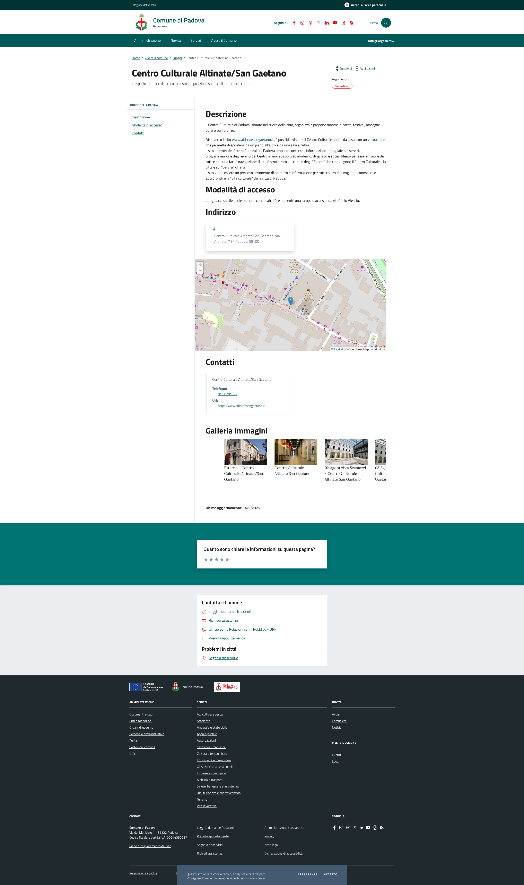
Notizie (336, 727)
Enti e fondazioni (140, 720)
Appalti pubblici (207, 733)
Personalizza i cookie (143, 873)
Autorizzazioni (206, 740)
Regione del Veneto (144, 5)
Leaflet (338, 349)
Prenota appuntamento (213, 836)
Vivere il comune (156, 57)
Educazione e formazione (214, 760)
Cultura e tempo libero (212, 753)
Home (136, 57)
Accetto (330, 874)
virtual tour (376, 139)
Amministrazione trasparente (284, 827)
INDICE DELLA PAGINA (144, 105)
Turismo (202, 799)
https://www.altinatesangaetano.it (241, 405)
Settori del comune (142, 747)
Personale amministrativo (146, 733)
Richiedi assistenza (209, 853)
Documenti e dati (140, 714)
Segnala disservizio (209, 844)
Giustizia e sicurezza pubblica (216, 766)
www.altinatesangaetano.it (253, 139)
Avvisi (336, 714)
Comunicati (339, 720)
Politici (133, 740)
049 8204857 (227, 394)
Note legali (271, 844)
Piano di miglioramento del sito (150, 845)
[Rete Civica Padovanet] (228, 687)
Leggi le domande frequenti (215, 827)
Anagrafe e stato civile (212, 727)
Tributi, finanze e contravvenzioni (219, 792)
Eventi (336, 754)
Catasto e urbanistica (211, 747)
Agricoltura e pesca (210, 714)
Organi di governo (141, 727)
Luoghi (177, 57)
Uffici (132, 753)
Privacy (269, 836)
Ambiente (203, 720)
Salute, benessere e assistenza (218, 786)
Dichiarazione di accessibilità (283, 853)
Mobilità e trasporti (209, 779)
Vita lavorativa (207, 805)
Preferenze (307, 874)
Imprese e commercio (211, 773)
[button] (386, 23)
